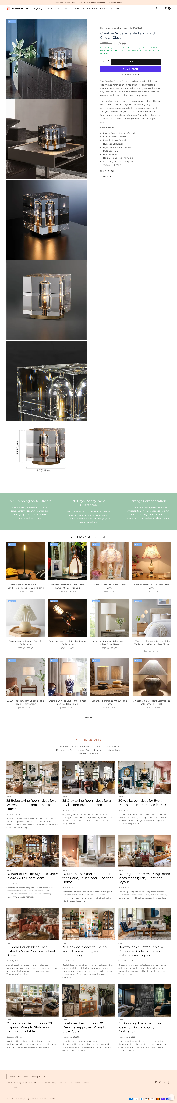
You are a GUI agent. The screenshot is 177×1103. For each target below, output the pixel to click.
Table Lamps (121, 28)
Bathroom (105, 8)
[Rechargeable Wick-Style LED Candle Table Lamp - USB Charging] (25, 561)
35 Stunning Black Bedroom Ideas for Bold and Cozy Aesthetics (140, 1027)
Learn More (35, 518)
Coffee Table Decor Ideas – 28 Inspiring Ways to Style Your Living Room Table (29, 1027)
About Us (10, 1083)
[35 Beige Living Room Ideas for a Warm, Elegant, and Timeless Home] (32, 777)
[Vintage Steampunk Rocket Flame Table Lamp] (67, 618)
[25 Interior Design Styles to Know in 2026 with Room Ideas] (32, 851)
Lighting (38, 8)
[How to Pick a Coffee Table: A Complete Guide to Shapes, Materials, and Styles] (144, 924)
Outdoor (78, 8)
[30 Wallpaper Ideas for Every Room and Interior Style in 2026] (144, 777)
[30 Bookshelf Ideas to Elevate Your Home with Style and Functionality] (88, 924)
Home (103, 28)
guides (121, 943)
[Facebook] (156, 1082)
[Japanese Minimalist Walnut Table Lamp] (109, 677)
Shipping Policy (24, 1083)
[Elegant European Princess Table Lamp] (109, 561)
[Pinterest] (164, 1082)
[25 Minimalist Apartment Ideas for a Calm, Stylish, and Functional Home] (88, 851)
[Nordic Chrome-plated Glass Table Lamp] (151, 561)
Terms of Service (81, 1083)
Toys (117, 8)
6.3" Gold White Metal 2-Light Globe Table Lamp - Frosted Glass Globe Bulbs (151, 644)
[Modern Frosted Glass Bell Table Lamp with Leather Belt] (67, 561)
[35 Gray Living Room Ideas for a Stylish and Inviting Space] (88, 777)
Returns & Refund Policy (45, 1083)
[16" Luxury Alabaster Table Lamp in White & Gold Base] (109, 618)
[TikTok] (169, 1082)
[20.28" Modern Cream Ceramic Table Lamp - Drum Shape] (25, 677)
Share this (107, 176)
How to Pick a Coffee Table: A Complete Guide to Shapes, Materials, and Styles (140, 951)
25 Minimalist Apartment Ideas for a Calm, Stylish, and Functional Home (88, 878)
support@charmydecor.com (95, 2)
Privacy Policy (65, 1083)
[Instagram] (160, 1082)
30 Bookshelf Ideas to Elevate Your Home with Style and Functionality (85, 951)
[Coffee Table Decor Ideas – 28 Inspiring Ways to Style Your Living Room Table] (32, 1000)
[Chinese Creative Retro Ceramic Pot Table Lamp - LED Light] (151, 677)
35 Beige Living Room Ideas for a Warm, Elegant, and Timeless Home (31, 804)
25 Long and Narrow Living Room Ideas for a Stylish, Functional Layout (144, 878)
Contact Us (11, 1087)
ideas (8, 797)
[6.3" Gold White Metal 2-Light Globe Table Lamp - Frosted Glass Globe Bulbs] (151, 618)
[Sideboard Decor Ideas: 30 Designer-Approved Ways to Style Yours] (88, 1000)
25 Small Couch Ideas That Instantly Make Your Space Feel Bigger (30, 951)
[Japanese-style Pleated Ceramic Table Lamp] (25, 618)
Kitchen (91, 8)
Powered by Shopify (47, 1099)
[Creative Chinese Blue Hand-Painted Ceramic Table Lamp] (67, 677)
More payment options (130, 74)
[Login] (157, 8)
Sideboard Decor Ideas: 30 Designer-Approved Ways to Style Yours (84, 1027)
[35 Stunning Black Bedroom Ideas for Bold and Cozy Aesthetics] (144, 1000)
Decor (65, 8)
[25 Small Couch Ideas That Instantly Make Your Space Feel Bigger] (32, 924)
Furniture (52, 8)
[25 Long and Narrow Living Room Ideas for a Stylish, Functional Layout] (144, 851)
